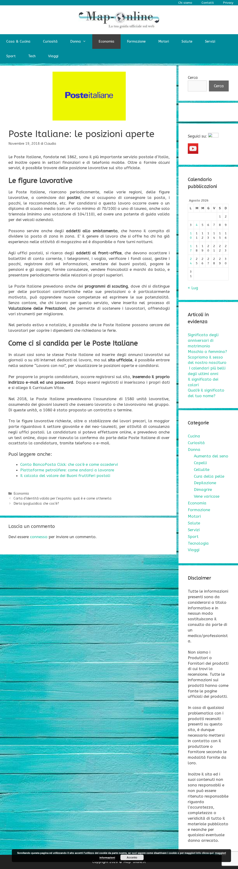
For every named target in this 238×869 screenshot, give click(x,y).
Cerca (193, 77)
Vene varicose (206, 496)
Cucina (194, 436)
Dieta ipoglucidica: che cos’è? (36, 504)
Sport (11, 56)
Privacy (228, 2)
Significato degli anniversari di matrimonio (203, 340)
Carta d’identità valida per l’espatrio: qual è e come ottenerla (62, 498)
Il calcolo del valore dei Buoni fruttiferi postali (65, 475)
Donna (75, 41)
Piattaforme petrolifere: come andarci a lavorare (67, 470)
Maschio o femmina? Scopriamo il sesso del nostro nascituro (207, 357)
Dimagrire (203, 489)
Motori (163, 41)
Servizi (210, 41)
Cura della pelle (209, 476)
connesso (38, 536)
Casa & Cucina (18, 41)
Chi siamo (185, 2)
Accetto (132, 857)
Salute (187, 41)
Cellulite (201, 469)
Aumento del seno (211, 456)
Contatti (208, 2)
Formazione (136, 41)
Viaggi (53, 56)
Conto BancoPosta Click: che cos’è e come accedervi (69, 464)
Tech (32, 56)
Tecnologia (198, 543)
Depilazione (205, 482)
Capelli (200, 462)
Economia (106, 41)
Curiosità (50, 41)
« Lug (193, 287)
